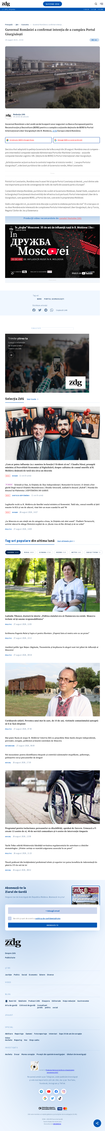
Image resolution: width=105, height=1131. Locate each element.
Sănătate (22, 1001)
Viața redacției (69, 1001)
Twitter (52, 1098)
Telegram (41, 1091)
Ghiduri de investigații (76, 1054)
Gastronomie (83, 1001)
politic (48, 1007)
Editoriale (56, 1001)
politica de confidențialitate (47, 918)
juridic (40, 1007)
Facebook (56, 1091)
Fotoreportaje (40, 1033)
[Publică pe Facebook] (34, 310)
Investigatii (11, 1048)
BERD (39, 299)
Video (8, 982)
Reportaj (18, 1040)
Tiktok (60, 1098)
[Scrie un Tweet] (40, 310)
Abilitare (9, 1033)
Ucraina (45, 552)
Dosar (15, 476)
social (55, 1007)
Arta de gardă (11, 1005)
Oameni (29, 1033)
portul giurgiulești (54, 299)
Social (8, 762)
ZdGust (9, 1015)
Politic (8, 529)
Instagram (63, 1091)
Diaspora (46, 1001)
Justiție (8, 974)
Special (9, 1027)
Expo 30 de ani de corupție (70, 1033)
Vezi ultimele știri (65, 541)
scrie (55, 130)
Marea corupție (28, 1054)
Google (45, 1098)
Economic (25, 25)
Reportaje (19, 1033)
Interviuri (10, 746)
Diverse (50, 974)
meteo (76, 552)
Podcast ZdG (34, 1001)
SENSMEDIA (57, 1124)
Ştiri (17, 25)
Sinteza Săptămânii (21, 495)
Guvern (13, 552)
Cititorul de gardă (27, 1005)
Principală (9, 25)
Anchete (8, 1040)
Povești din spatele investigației (51, 1054)
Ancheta (8, 1054)
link (11, 355)
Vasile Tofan (93, 552)
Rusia (29, 552)
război (61, 552)
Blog (7, 994)
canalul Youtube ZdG (70, 218)
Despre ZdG (10, 953)
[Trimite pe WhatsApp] (52, 310)
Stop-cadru (34, 1040)
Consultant (42, 1005)
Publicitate (10, 957)
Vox (25, 1040)
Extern (42, 974)
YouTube (48, 1091)
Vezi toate (32, 399)
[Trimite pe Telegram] (46, 310)
